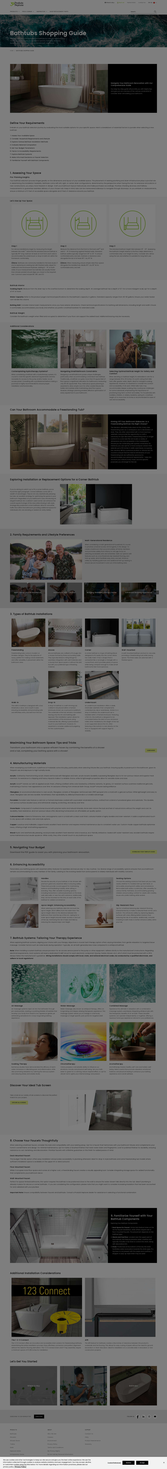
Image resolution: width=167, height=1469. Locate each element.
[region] (83, 1463)
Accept (142, 1463)
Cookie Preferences (114, 1463)
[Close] (164, 1463)
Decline (128, 1463)
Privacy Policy (20, 1467)
